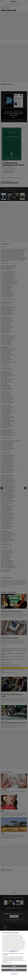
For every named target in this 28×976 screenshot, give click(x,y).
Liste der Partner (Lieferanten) (7, 962)
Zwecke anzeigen (14, 973)
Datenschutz (12, 951)
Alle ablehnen (14, 969)
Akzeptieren (14, 966)
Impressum (16, 951)
